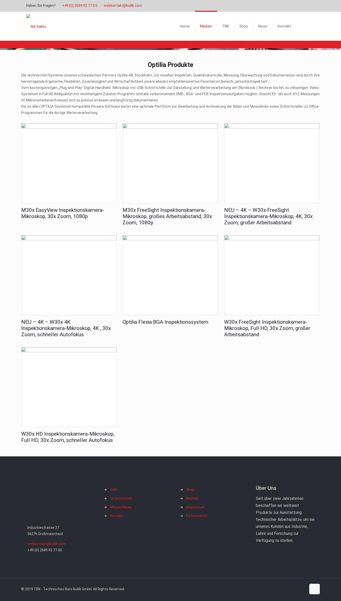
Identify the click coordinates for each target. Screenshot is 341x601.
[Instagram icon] (306, 5)
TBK (113, 490)
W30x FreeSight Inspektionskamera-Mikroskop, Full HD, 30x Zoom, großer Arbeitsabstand (267, 328)
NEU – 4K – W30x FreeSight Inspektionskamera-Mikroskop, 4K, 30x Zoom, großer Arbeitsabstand (268, 216)
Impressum (195, 507)
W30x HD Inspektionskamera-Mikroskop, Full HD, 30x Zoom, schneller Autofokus (67, 437)
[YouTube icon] (299, 5)
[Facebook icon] (287, 5)
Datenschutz (196, 516)
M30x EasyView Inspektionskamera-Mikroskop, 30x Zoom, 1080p (62, 213)
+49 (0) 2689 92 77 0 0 (79, 5)
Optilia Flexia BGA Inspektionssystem (165, 322)
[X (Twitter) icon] (293, 5)
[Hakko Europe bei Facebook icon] (312, 5)
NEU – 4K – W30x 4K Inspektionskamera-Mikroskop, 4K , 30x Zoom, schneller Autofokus (66, 328)
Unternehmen (121, 498)
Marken (192, 498)
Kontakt (116, 516)
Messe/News (121, 507)
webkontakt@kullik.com (123, 5)
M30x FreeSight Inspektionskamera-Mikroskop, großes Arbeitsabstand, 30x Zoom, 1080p (167, 216)
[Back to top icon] (314, 589)
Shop (190, 490)
